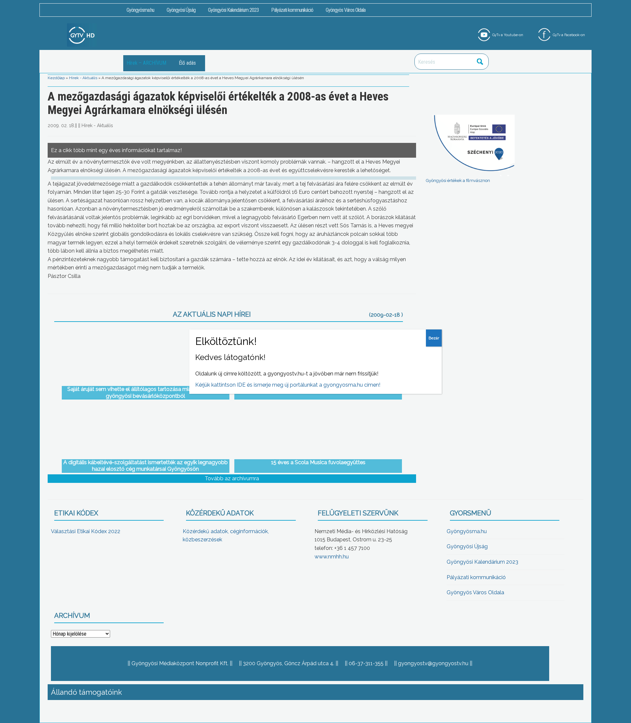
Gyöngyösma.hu (140, 10)
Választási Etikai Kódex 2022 (85, 531)
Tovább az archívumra (232, 478)
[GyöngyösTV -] (82, 35)
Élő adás (187, 63)
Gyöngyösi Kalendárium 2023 (233, 10)
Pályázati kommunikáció (292, 10)
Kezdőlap (56, 78)
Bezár (434, 338)
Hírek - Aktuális (83, 78)
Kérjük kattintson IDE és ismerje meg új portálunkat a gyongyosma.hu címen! (287, 385)
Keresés (480, 61)
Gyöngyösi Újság (181, 10)
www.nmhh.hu (332, 557)
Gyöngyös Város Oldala (345, 10)
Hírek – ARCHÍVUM (146, 63)
